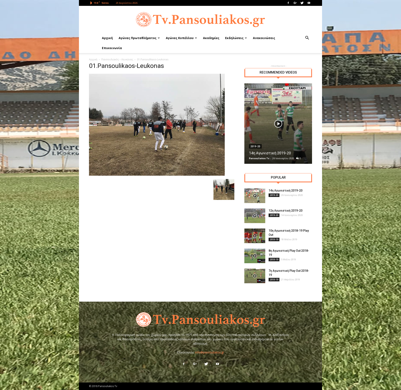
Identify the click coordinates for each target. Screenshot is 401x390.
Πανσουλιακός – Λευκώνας (117, 59)
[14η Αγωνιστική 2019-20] (278, 123)
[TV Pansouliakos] (200, 19)
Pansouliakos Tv (259, 158)
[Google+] (295, 3)
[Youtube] (309, 3)
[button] (307, 38)
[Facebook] (288, 3)
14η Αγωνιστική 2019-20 (270, 153)
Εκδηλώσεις (234, 38)
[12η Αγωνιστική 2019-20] (254, 215)
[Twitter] (302, 3)
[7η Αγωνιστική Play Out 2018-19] (254, 276)
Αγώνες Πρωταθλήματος (137, 38)
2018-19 (274, 239)
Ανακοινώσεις (264, 38)
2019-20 (255, 146)
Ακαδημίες (211, 38)
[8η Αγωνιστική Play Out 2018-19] (254, 256)
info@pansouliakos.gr (209, 352)
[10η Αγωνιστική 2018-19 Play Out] (254, 236)
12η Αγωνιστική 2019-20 (285, 210)
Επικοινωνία (112, 48)
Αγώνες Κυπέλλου (180, 38)
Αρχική (107, 38)
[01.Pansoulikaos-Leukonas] (157, 174)
